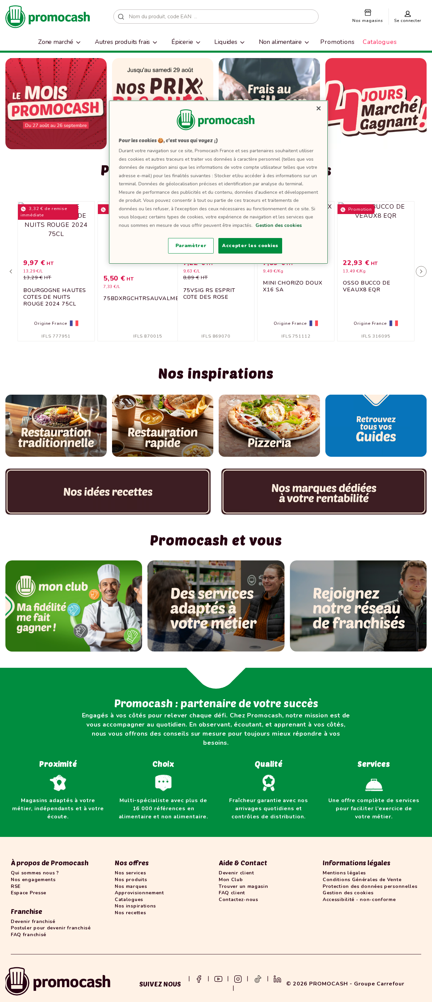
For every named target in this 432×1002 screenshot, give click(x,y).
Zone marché (55, 42)
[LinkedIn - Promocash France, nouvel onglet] (277, 978)
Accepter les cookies (250, 245)
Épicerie (182, 42)
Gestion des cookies (278, 225)
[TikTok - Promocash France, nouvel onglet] (257, 978)
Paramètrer (191, 245)
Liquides (225, 42)
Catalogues (380, 42)
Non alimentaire (280, 42)
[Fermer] (318, 108)
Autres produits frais (122, 42)
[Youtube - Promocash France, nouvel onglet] (218, 978)
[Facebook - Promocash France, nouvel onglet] (199, 978)
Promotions (337, 42)
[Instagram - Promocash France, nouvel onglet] (238, 978)
